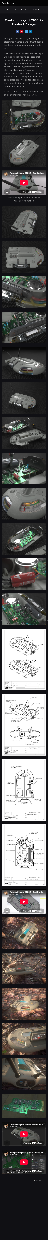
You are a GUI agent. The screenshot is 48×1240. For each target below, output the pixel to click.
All (7, 10)
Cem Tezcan (8, 3)
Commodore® (20, 10)
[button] (38, 1180)
